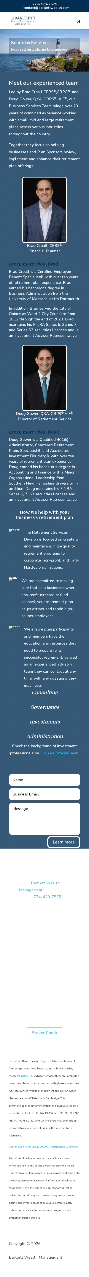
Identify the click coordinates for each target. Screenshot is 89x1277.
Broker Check (44, 1033)
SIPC (30, 1076)
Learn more (64, 842)
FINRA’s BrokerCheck (59, 753)
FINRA (23, 1076)
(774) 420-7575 (46, 896)
